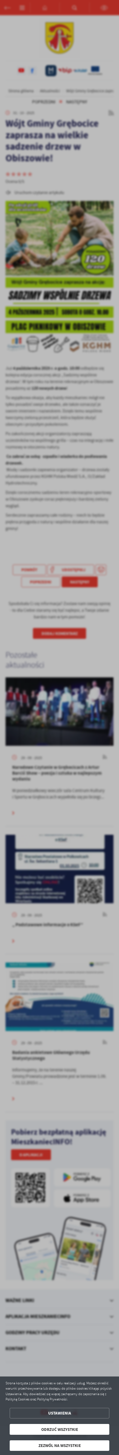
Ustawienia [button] (59, 1413)
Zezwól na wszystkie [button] (59, 1445)
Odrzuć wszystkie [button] (59, 1429)
